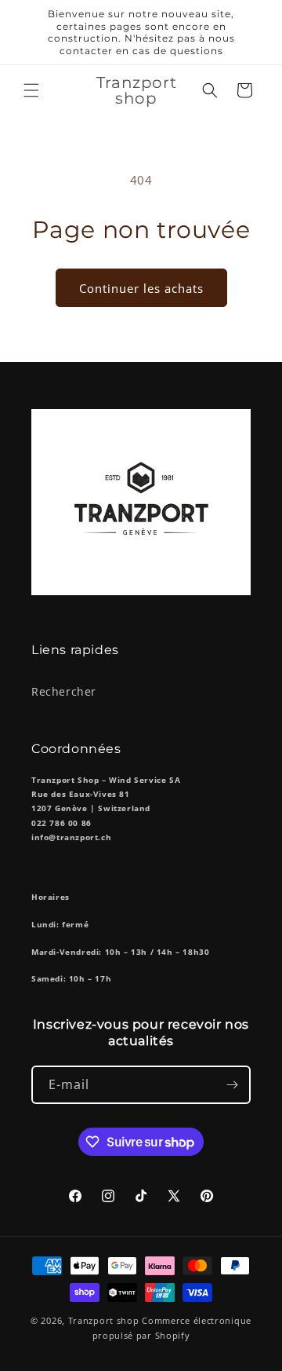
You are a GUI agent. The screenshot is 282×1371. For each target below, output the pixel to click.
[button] (31, 90)
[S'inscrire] (232, 1085)
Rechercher (63, 691)
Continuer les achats (141, 288)
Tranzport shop (103, 1320)
